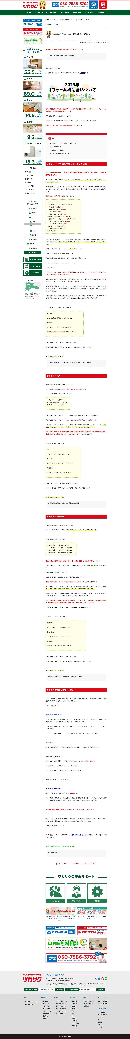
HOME (29, 12)
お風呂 (73, 1006)
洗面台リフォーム (61, 1008)
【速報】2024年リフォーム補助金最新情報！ (61, 55)
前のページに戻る (62, 864)
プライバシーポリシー (31, 1002)
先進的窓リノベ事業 (58, 150)
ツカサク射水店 (30, 193)
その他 (100, 1027)
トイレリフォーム (61, 1006)
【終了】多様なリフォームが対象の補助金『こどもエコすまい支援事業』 (70, 362)
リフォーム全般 (102, 1014)
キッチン (74, 1003)
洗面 (73, 1011)
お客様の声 (28, 179)
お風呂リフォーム (61, 1003)
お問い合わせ (46, 1018)
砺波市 (48, 978)
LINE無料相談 (52, 852)
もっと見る (32, 252)
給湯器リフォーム (61, 1011)
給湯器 (73, 1018)
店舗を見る (59, 989)
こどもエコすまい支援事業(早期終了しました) (65, 143)
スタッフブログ (47, 1011)
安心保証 (86, 1006)
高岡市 (67, 978)
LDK (73, 1016)
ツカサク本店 (29, 190)
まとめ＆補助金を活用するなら (61, 154)
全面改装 (74, 1026)
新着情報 (28, 182)
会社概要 (28, 172)
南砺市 (54, 978)
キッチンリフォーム (61, 1001)
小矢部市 (60, 978)
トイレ (73, 1008)
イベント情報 (65, 12)
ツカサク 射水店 (102, 1003)
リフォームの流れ (89, 1001)
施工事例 (74, 1001)
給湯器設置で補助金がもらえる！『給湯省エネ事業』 (64, 503)
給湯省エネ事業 (56, 147)
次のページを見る (90, 864)
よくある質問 (102, 1012)
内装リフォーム (60, 1013)
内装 (73, 1013)
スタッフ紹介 (29, 175)
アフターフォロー (89, 1003)
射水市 (72, 978)
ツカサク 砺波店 (102, 1001)
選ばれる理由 (46, 1003)
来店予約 (45, 1016)
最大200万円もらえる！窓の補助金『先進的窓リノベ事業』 (66, 676)
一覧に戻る (76, 864)
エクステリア (75, 1023)
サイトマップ (29, 1004)
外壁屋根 (74, 1021)
